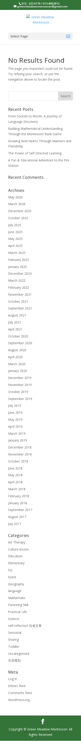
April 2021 (15, 329)
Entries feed (16, 686)
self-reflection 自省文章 (25, 625)
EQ (10, 570)
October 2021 (18, 301)
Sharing (13, 639)
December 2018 (20, 447)
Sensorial (14, 632)
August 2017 (17, 517)
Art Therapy (16, 542)
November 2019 (20, 385)
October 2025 (18, 218)
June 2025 (15, 232)
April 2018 (15, 482)
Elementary (16, 563)
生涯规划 (14, 660)
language (14, 591)
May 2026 (15, 197)
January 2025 (17, 267)
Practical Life (17, 612)
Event (12, 577)
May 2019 (15, 419)
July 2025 (14, 225)
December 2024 (20, 273)
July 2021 (14, 322)
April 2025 (15, 246)
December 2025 (20, 211)
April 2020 (15, 357)
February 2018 (18, 496)
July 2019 (14, 405)
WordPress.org (19, 700)
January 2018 (17, 503)
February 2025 (18, 260)
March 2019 (16, 433)
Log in (12, 679)
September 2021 (20, 308)
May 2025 (15, 239)
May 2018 (15, 475)
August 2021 (17, 315)
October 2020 (18, 336)
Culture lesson (18, 549)
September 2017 (20, 510)
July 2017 (14, 524)
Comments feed (20, 693)
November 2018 (20, 454)
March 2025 (16, 253)
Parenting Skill (18, 605)
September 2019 (20, 399)
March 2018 (16, 489)
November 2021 (20, 294)
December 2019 (20, 378)
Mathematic (17, 598)
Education (15, 556)
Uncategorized (18, 653)
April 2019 (15, 426)
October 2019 (18, 392)
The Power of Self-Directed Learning (34, 153)
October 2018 (18, 461)
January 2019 (17, 440)
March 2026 (16, 204)
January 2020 (17, 371)
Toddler (13, 646)
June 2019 (15, 412)
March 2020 (16, 364)
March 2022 (16, 280)
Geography (16, 584)
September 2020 (20, 343)
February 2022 (18, 287)
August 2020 (17, 350)
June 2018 (15, 468)
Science (13, 619)
